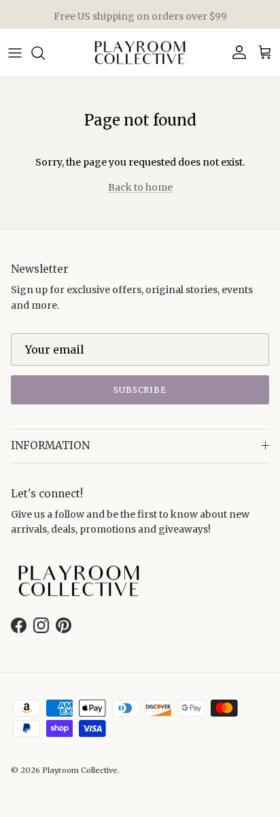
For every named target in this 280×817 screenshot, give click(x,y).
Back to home (140, 187)
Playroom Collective (80, 770)
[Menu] (15, 53)
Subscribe (140, 390)
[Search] (45, 53)
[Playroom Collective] (140, 52)
